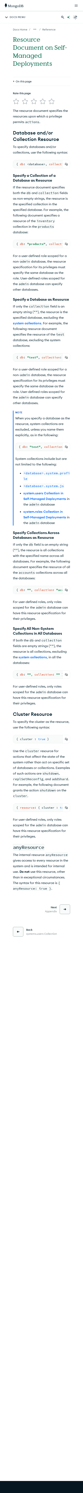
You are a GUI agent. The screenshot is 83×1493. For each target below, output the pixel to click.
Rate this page (22, 93)
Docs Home (20, 29)
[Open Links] (76, 5)
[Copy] (66, 164)
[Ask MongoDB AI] (68, 17)
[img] (16, 101)
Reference (49, 29)
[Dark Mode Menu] (75, 17)
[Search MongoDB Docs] (62, 17)
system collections (27, 323)
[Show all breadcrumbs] (35, 29)
